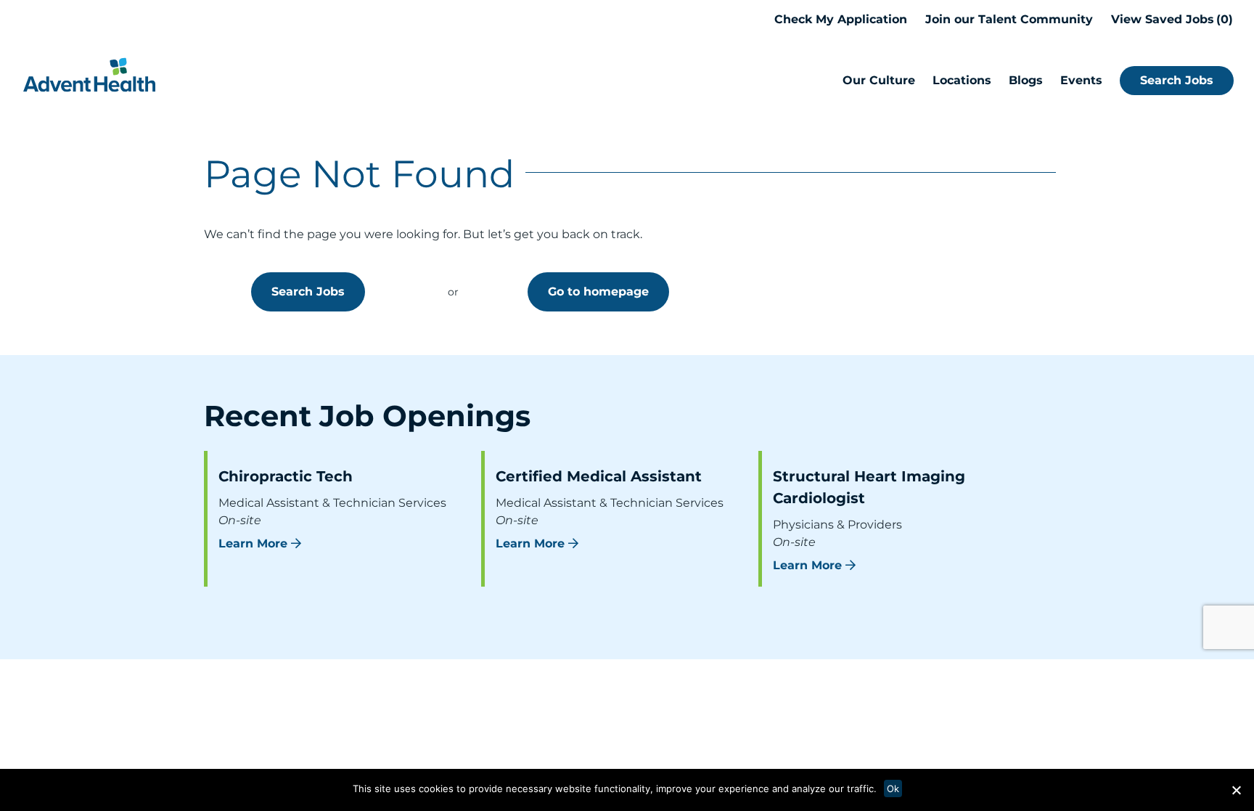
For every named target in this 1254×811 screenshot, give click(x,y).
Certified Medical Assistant (599, 476)
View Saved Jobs (1170, 19)
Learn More (252, 543)
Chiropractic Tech (285, 476)
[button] (1236, 790)
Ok (893, 788)
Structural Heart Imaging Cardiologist (869, 487)
